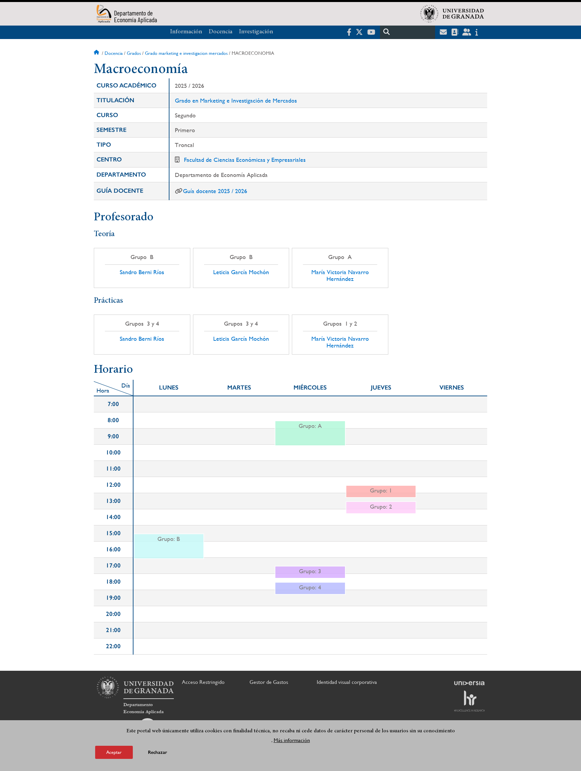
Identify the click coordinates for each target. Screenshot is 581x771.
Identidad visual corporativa (347, 682)
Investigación (256, 32)
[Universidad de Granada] (452, 14)
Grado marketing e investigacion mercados (186, 53)
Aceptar (114, 752)
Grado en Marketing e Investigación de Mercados (236, 100)
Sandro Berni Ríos (142, 272)
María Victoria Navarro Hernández (340, 275)
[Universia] (469, 683)
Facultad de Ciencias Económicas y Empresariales (245, 159)
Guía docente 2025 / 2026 (215, 190)
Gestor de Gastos (268, 682)
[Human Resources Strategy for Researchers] (469, 701)
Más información (292, 740)
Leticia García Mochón (241, 272)
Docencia (220, 32)
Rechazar (157, 752)
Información (186, 32)
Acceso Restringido (203, 682)
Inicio (97, 53)
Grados (134, 53)
